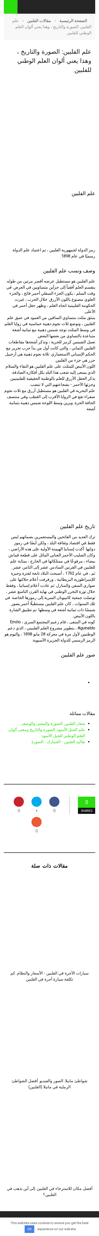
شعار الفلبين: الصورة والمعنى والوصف (53, 723)
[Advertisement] (49, 132)
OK (29, 1229)
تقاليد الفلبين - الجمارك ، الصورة (58, 741)
